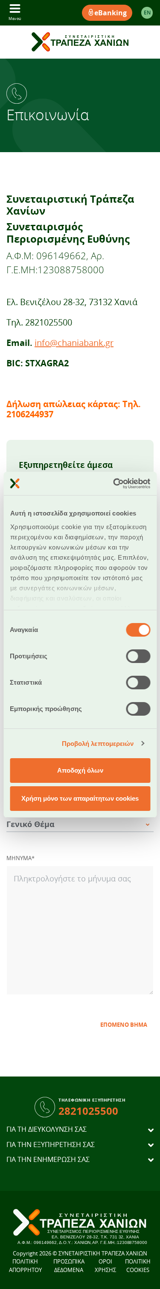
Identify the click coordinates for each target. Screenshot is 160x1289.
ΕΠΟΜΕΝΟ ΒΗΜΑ (123, 1024)
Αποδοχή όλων (80, 770)
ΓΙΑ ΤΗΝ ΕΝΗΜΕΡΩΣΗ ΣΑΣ (48, 1160)
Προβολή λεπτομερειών (98, 743)
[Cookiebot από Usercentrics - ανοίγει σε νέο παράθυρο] (114, 483)
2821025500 (88, 1111)
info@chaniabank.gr (74, 342)
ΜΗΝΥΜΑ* (20, 858)
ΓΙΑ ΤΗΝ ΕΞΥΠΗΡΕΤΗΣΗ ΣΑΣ (50, 1145)
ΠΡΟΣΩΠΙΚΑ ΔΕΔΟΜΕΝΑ (68, 1266)
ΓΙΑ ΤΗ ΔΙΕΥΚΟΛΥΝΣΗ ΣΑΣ (46, 1129)
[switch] (138, 656)
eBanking (110, 12)
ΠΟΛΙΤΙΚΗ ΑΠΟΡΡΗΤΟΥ (25, 1266)
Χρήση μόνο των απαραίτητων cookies (80, 798)
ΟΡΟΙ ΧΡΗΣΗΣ (105, 1266)
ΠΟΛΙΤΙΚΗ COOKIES (138, 1266)
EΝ (147, 12)
